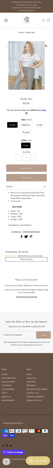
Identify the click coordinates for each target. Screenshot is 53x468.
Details (9, 186)
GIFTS (4, 393)
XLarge (25, 132)
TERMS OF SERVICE (35, 397)
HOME (4, 374)
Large (39, 125)
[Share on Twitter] (26, 237)
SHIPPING (31, 382)
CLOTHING (6, 385)
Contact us (16, 231)
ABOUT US (6, 397)
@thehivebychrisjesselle (26, 297)
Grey (25, 145)
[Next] (14, 46)
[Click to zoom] (46, 46)
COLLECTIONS (8, 382)
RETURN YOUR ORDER (36, 389)
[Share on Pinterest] (31, 237)
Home (21, 32)
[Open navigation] (8, 20)
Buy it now (26, 177)
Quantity (26, 152)
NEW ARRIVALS (9, 378)
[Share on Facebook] (22, 237)
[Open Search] (43, 20)
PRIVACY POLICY (34, 400)
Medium (26, 125)
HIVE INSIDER (8, 400)
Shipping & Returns (31, 231)
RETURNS (30, 385)
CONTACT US (32, 393)
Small (12, 125)
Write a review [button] (26, 259)
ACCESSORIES (8, 389)
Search (29, 374)
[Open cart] (48, 20)
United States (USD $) (12, 423)
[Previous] (7, 46)
